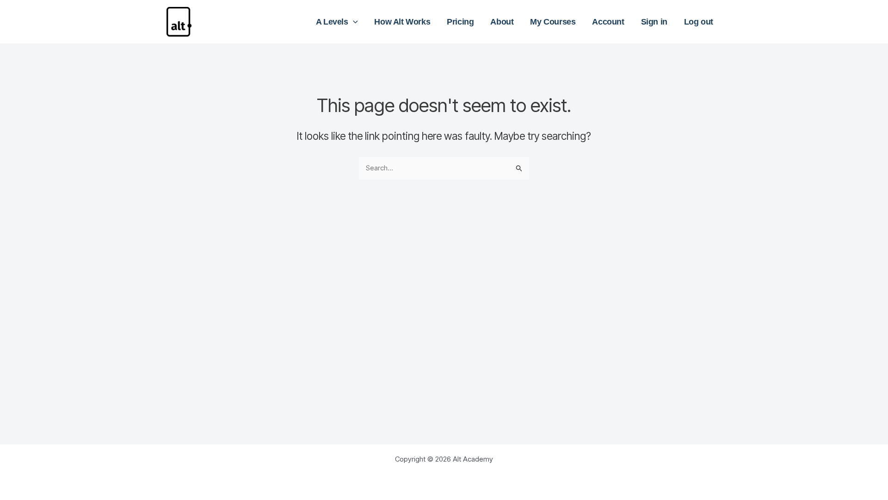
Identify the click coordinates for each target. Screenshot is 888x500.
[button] (353, 21)
